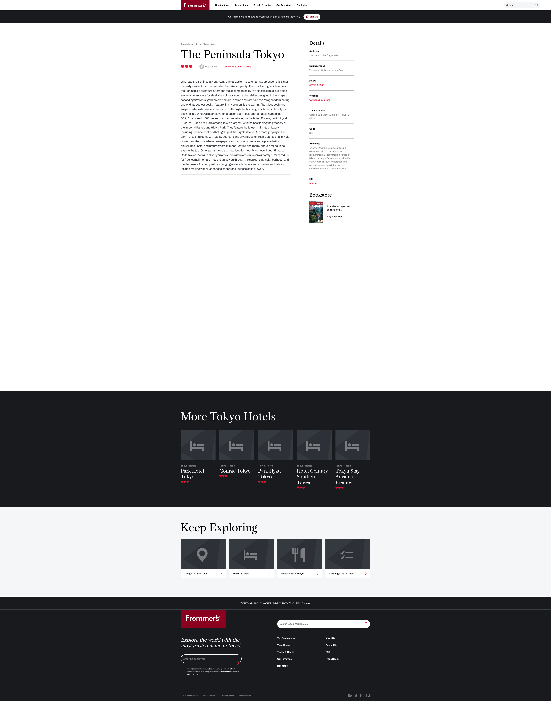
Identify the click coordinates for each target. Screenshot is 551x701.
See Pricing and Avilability (238, 66)
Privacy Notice (228, 696)
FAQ (327, 652)
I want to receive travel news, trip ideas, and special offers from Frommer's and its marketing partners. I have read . (213, 672)
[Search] (366, 624)
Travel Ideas (241, 5)
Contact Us (331, 645)
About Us (330, 638)
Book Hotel (315, 183)
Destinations (222, 5)
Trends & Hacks (262, 5)
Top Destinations (286, 638)
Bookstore (302, 5)
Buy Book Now (335, 217)
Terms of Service (244, 696)
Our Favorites (283, 5)
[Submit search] (537, 5)
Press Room (332, 659)
